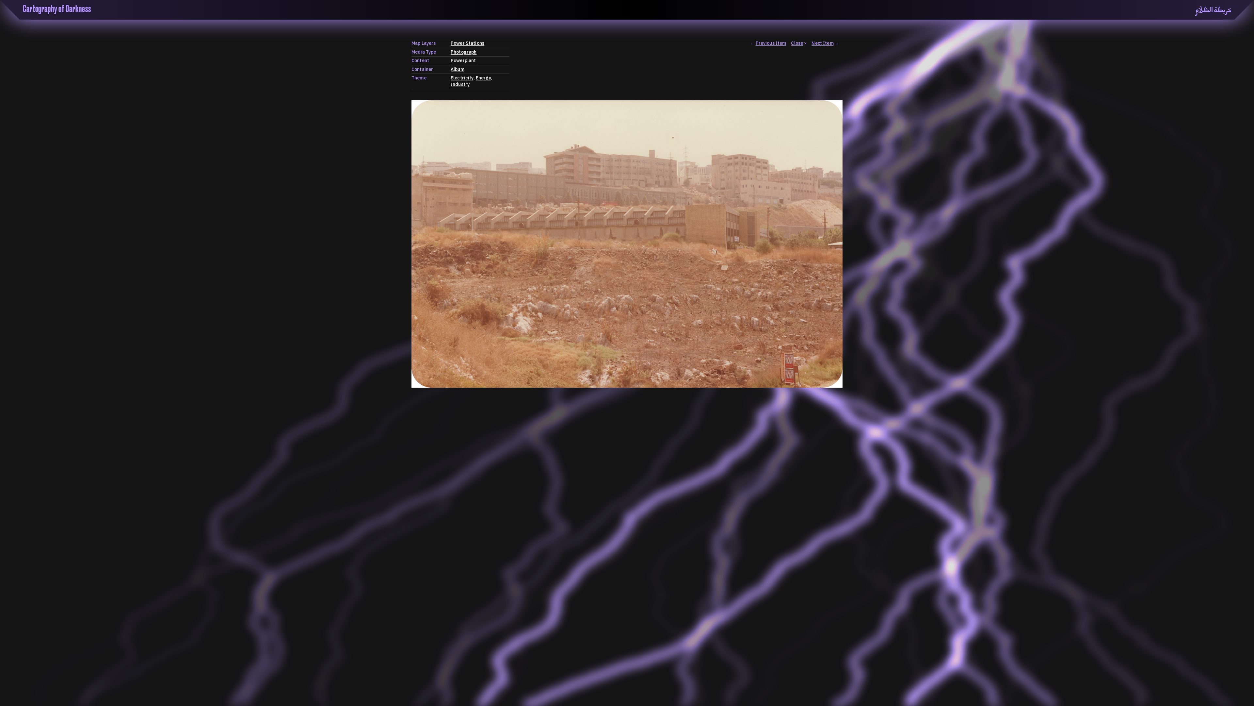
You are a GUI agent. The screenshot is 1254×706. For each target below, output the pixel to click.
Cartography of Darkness (57, 9)
